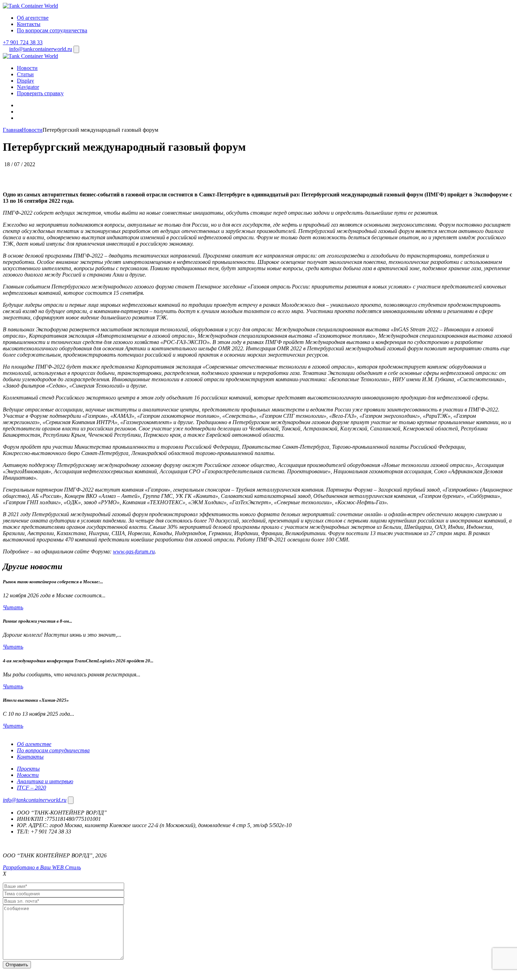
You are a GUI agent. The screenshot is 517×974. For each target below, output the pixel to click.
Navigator (28, 87)
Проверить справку (40, 93)
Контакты (28, 24)
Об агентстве (33, 18)
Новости (27, 68)
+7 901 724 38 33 (23, 42)
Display (25, 81)
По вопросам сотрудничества (52, 30)
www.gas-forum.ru (134, 551)
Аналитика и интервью (45, 781)
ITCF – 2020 (31, 788)
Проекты (28, 769)
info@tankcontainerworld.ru (40, 49)
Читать (13, 607)
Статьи (25, 74)
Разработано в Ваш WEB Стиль (42, 867)
